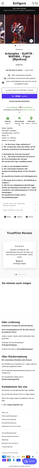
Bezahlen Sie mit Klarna (10, 443)
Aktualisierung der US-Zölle (11, 426)
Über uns (5, 412)
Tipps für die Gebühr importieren (14, 204)
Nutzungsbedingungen (9, 416)
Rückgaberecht (31, 176)
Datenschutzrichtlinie (9, 419)
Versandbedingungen (10, 197)
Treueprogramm (7, 447)
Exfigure (19, 3)
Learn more (29, 70)
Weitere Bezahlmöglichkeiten (19, 101)
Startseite (19, 49)
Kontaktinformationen (9, 423)
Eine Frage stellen (13, 210)
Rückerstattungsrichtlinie (10, 436)
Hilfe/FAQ (5, 440)
